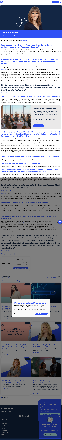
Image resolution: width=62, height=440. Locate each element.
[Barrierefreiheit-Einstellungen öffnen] (60, 222)
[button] (59, 416)
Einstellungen (17, 313)
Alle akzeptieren (42, 313)
